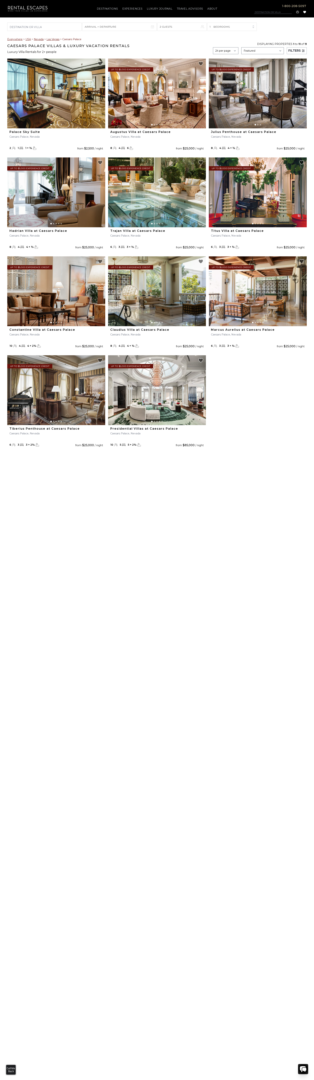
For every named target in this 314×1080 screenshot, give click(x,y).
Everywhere (15, 39)
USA (28, 39)
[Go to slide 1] (51, 124)
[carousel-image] (56, 93)
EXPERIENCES (132, 8)
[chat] (303, 1069)
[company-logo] (28, 8)
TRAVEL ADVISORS (190, 8)
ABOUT (212, 8)
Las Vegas (53, 39)
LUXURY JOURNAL (159, 8)
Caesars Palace (71, 39)
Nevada (39, 39)
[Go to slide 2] (53, 124)
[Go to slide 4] (58, 124)
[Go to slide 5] (61, 124)
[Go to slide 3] (56, 124)
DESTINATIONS (107, 8)
